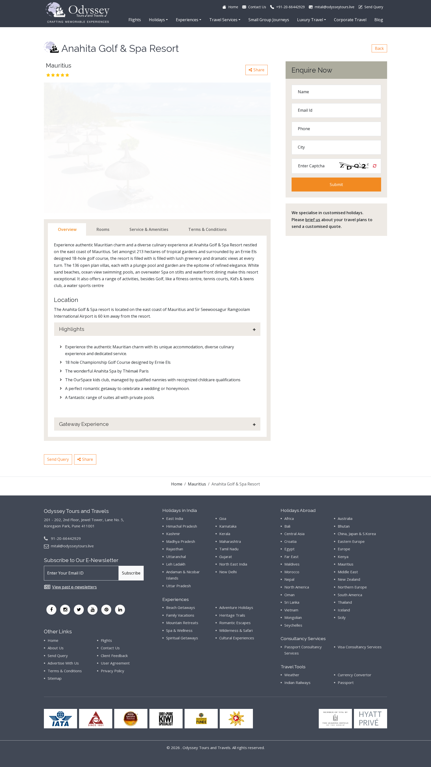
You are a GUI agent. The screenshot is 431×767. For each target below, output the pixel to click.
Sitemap (55, 678)
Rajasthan (174, 548)
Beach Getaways (180, 607)
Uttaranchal (176, 556)
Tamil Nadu (228, 548)
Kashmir (173, 533)
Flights (134, 19)
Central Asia (294, 533)
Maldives (292, 564)
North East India (233, 564)
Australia (345, 518)
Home (176, 484)
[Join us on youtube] (93, 610)
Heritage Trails (232, 615)
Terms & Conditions (65, 670)
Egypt (289, 548)
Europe (344, 548)
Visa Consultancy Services (360, 646)
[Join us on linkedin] (120, 610)
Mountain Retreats (182, 622)
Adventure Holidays (236, 607)
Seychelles (293, 625)
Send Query (58, 459)
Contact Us (110, 647)
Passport (346, 682)
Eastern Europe (351, 541)
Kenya (343, 556)
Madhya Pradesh (180, 541)
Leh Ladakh (175, 564)
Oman (289, 594)
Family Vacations (180, 615)
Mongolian (293, 617)
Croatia (290, 541)
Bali (287, 526)
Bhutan (344, 526)
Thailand (345, 602)
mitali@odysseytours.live (72, 545)
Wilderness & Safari (236, 630)
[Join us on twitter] (79, 610)
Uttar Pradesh (178, 585)
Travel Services (223, 19)
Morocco (291, 571)
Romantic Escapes (235, 622)
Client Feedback (114, 655)
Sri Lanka (291, 602)
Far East (291, 556)
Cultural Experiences (236, 637)
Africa (289, 518)
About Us (56, 647)
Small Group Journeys (268, 19)
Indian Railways (297, 682)
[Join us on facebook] (51, 610)
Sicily (342, 617)
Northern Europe (352, 586)
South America (350, 594)
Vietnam (291, 609)
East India (174, 518)
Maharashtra (230, 541)
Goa (222, 518)
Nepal (289, 579)
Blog (378, 19)
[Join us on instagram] (65, 610)
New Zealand (349, 579)
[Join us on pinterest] (106, 610)
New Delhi (228, 571)
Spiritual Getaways (182, 637)
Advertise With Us (63, 663)
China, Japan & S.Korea (357, 533)
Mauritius (197, 484)
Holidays (157, 19)
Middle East (348, 571)
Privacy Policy (112, 670)
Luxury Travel (310, 19)
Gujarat (225, 556)
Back (379, 48)
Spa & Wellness (179, 630)
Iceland (344, 609)
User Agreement (115, 663)
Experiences (187, 19)
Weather (291, 674)
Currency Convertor (354, 674)
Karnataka (227, 526)
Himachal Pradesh (181, 526)
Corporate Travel (350, 19)
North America (296, 586)
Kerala (224, 533)
